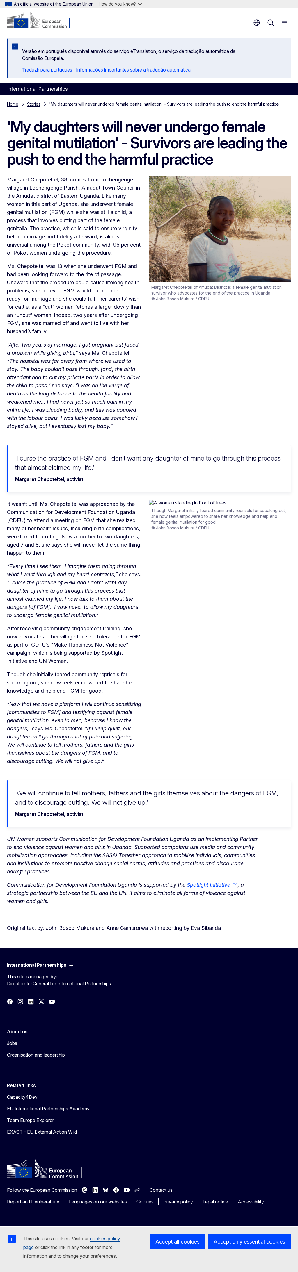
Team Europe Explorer (30, 1120)
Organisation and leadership (36, 1055)
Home (12, 103)
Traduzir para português (47, 70)
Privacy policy (178, 1202)
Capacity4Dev (22, 1097)
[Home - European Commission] (42, 20)
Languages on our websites (98, 1202)
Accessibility (251, 1202)
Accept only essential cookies (249, 1242)
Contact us (161, 1190)
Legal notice (215, 1202)
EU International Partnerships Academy (48, 1109)
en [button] (256, 22)
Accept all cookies (177, 1242)
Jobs (12, 1043)
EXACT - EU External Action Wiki (42, 1132)
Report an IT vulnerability (33, 1202)
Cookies (145, 1202)
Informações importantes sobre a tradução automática (133, 70)
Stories (33, 103)
